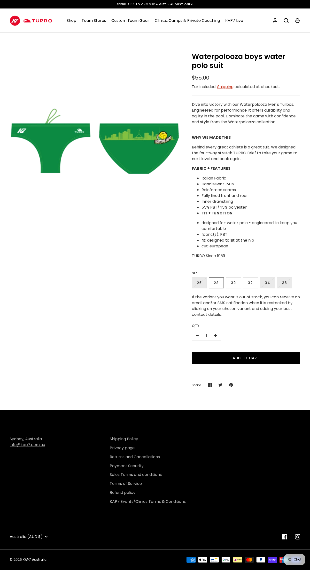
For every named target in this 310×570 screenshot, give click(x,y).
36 (284, 282)
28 (216, 282)
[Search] (286, 20)
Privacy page (122, 448)
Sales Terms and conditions (136, 474)
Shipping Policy (124, 439)
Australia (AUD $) (26, 536)
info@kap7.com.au (27, 445)
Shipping (225, 87)
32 (250, 282)
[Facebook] (284, 536)
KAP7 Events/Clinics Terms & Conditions (148, 501)
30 (233, 282)
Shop (71, 20)
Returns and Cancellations (135, 457)
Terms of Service (126, 483)
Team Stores (94, 20)
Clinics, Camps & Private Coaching (187, 20)
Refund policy (122, 492)
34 (267, 282)
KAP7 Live (234, 20)
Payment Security (127, 466)
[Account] (275, 20)
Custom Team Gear (130, 20)
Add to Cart (246, 358)
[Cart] (297, 20)
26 (199, 282)
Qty (196, 325)
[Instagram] (297, 536)
